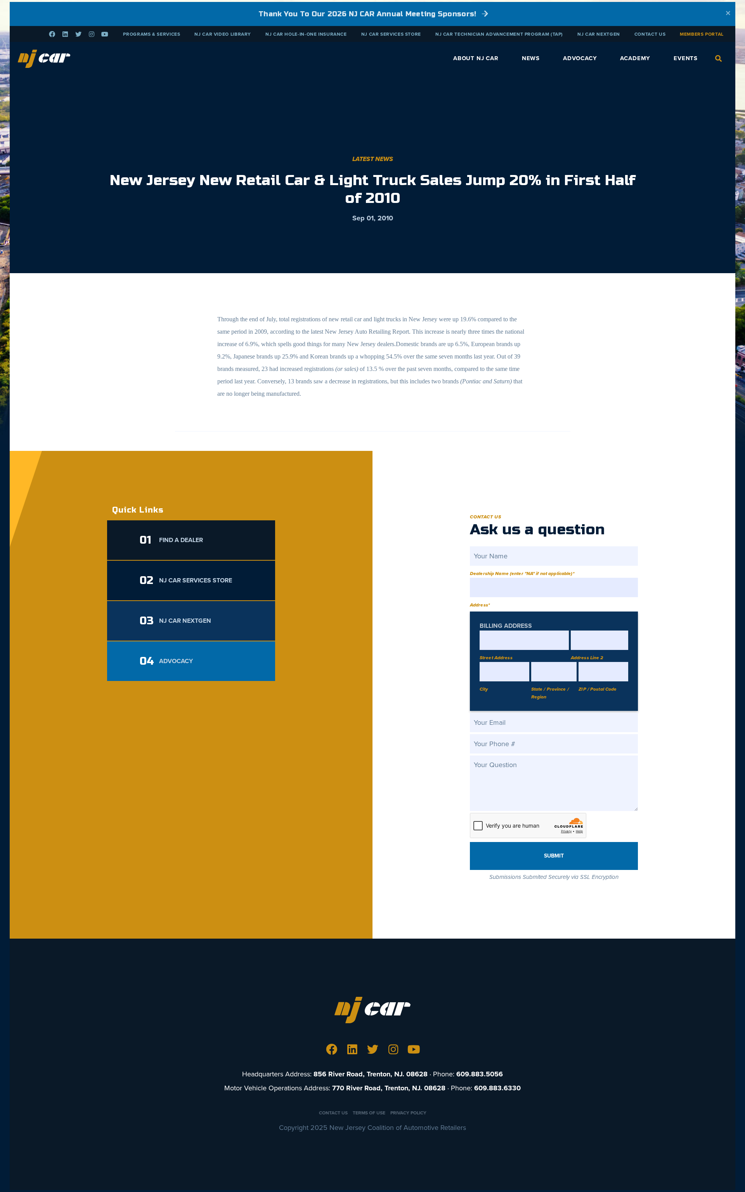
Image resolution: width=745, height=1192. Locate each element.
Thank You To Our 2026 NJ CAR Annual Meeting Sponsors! (368, 14)
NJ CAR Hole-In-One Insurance (306, 34)
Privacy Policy (408, 1113)
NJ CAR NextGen (598, 34)
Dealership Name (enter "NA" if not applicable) (522, 573)
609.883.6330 (497, 1088)
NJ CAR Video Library (222, 34)
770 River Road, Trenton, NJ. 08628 (388, 1088)
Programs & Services (151, 34)
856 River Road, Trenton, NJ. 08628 (371, 1074)
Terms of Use (369, 1113)
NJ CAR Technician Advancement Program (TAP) (499, 34)
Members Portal (702, 34)
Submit (554, 855)
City (484, 689)
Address (480, 605)
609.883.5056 (479, 1074)
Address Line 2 (587, 657)
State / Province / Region (550, 693)
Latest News (372, 159)
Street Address (496, 657)
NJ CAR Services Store (391, 34)
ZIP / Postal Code (598, 689)
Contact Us (649, 34)
